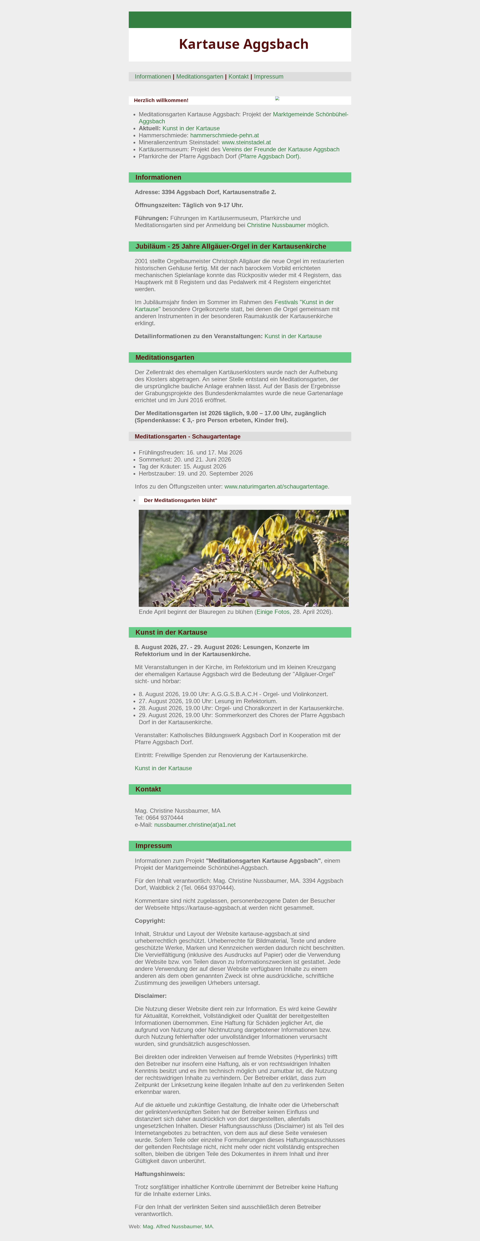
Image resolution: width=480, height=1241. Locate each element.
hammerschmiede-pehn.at (224, 135)
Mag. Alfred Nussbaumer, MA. (178, 1226)
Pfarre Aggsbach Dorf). (270, 156)
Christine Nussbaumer (276, 225)
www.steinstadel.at (246, 142)
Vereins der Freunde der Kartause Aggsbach (281, 149)
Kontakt (238, 76)
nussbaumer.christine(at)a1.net (195, 824)
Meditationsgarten (199, 76)
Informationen (153, 76)
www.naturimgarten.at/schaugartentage (276, 486)
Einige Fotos (273, 611)
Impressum (269, 76)
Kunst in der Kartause (191, 128)
